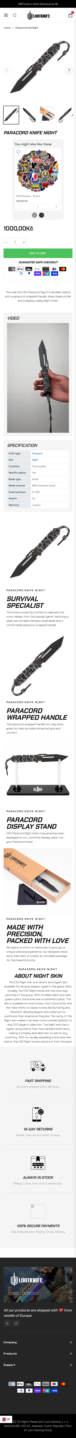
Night (35, 459)
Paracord (37, 453)
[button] (19, 206)
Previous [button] (7, 70)
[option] (38, 68)
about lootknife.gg (25, 1292)
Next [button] (69, 70)
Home (7, 27)
